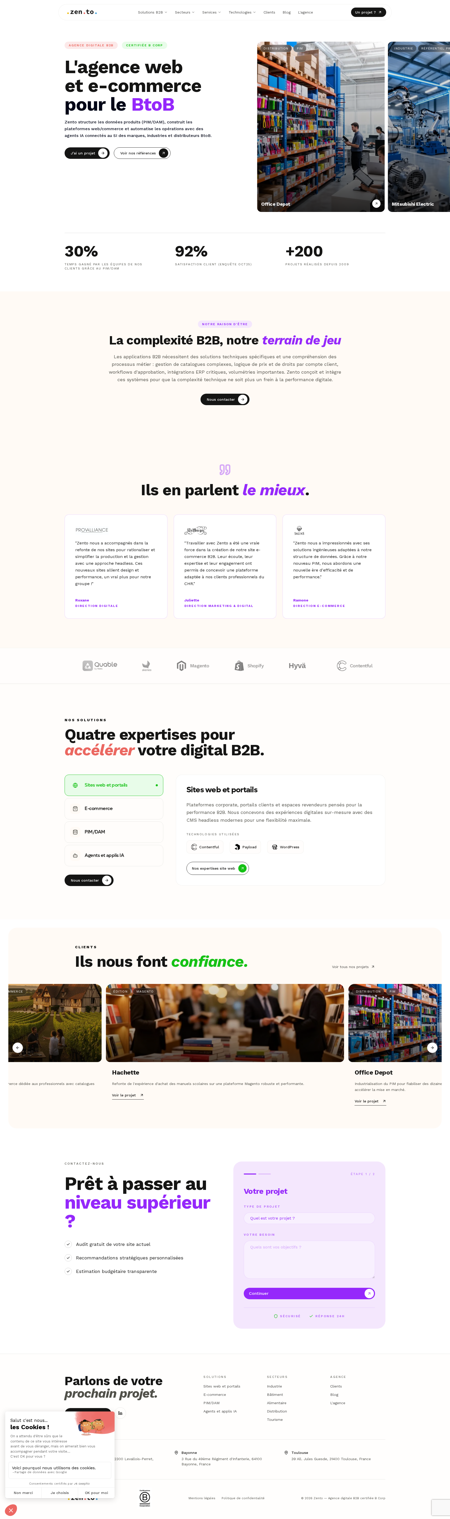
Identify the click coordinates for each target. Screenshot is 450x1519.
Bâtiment (275, 1394)
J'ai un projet (83, 153)
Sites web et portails (221, 1386)
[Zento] (82, 12)
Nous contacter (221, 399)
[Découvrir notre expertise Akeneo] (210, 666)
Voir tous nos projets (350, 967)
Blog (287, 12)
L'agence (305, 12)
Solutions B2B (150, 12)
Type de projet (262, 1206)
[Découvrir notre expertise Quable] (163, 666)
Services (209, 12)
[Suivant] (432, 1048)
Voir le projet (124, 1095)
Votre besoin (259, 1234)
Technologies (240, 12)
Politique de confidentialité (243, 1498)
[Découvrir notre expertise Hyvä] (363, 666)
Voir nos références (138, 153)
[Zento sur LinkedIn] (120, 1413)
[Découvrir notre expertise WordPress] (115, 666)
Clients (269, 12)
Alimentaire (276, 1403)
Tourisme (275, 1419)
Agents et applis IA (220, 1411)
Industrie (274, 1386)
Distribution (277, 1411)
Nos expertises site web (213, 868)
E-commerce (214, 1394)
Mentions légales (202, 1498)
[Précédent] (17, 1048)
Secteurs (182, 12)
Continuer (258, 1293)
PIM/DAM (211, 1403)
